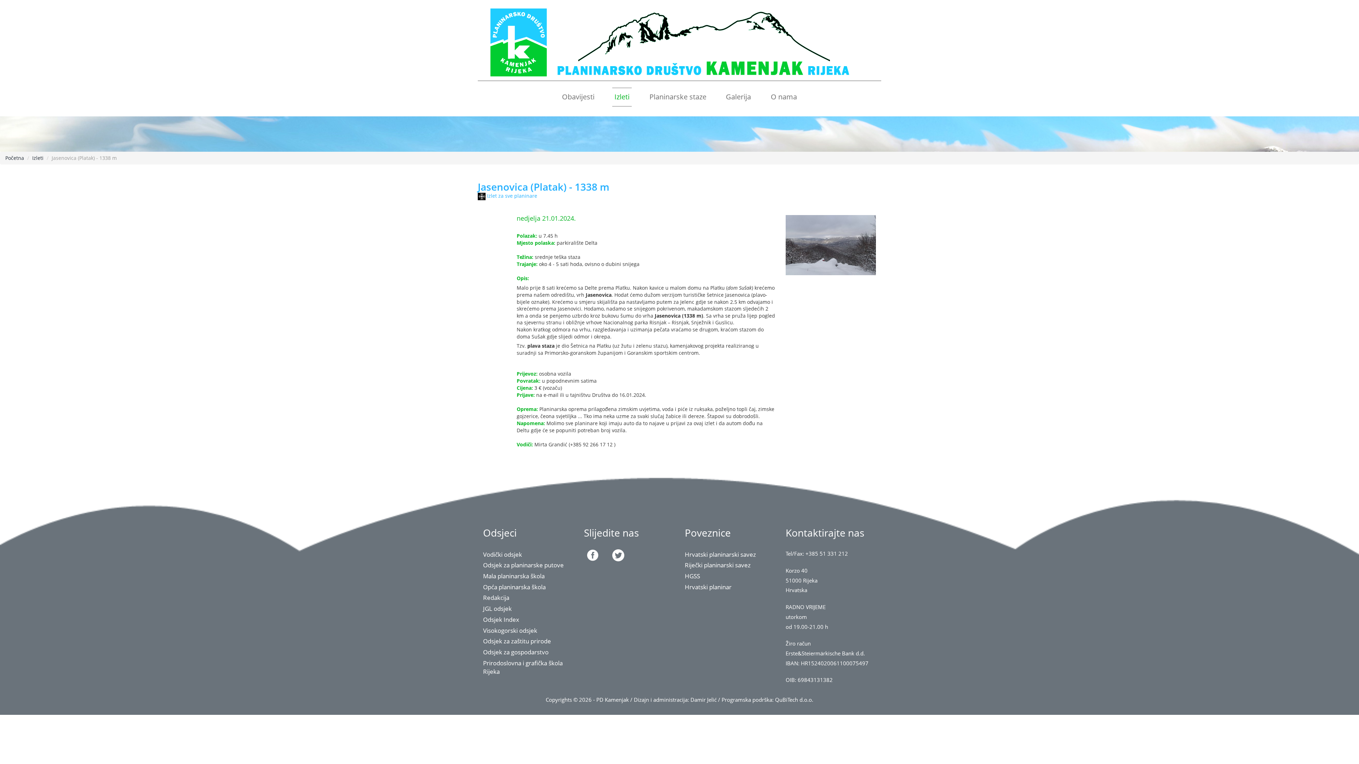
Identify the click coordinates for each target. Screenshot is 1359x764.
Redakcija (496, 598)
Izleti (622, 97)
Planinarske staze (677, 97)
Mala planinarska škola (514, 576)
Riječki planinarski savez (718, 565)
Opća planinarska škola (514, 587)
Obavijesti (578, 97)
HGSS (692, 576)
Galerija (738, 97)
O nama (784, 97)
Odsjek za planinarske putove (523, 565)
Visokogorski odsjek (510, 630)
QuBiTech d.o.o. (794, 700)
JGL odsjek (497, 608)
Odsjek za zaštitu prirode (517, 641)
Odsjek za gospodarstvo (516, 652)
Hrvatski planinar (708, 587)
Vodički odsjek (502, 554)
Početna (14, 158)
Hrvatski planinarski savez (720, 554)
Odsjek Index (501, 619)
